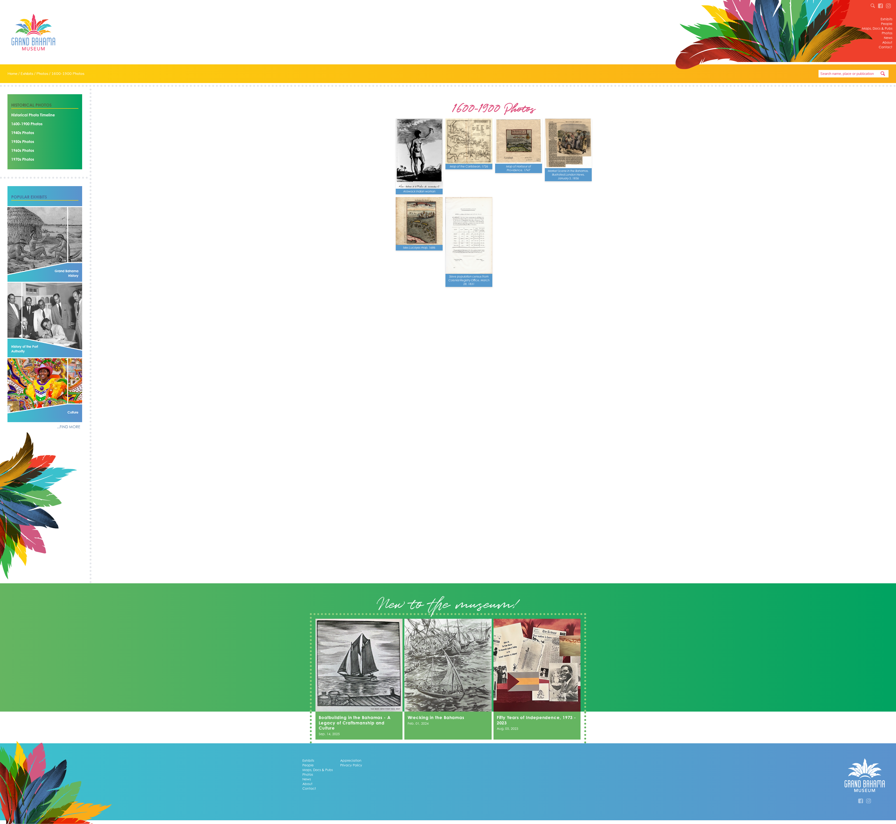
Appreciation (350, 760)
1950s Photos (22, 141)
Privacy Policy (351, 765)
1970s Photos (22, 159)
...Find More (68, 426)
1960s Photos (22, 150)
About (887, 42)
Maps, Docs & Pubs (877, 28)
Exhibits (886, 19)
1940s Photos (22, 132)
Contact (885, 47)
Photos (887, 33)
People (886, 24)
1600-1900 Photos (67, 73)
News (888, 38)
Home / (14, 73)
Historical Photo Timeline (33, 115)
